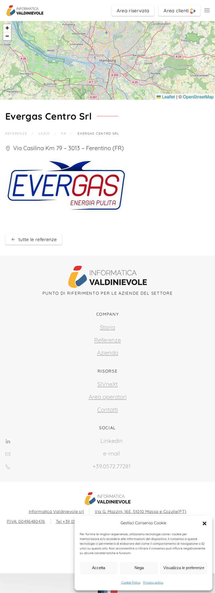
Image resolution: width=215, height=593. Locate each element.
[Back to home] (25, 10)
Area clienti (177, 11)
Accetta (98, 567)
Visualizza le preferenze (183, 567)
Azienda (107, 352)
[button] (204, 523)
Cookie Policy (131, 582)
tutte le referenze (37, 239)
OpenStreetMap (198, 96)
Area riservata (133, 11)
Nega (139, 567)
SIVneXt (107, 384)
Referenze (107, 340)
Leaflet (168, 96)
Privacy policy (153, 582)
